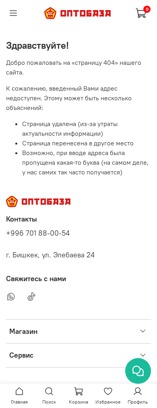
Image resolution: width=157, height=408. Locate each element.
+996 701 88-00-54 (38, 233)
